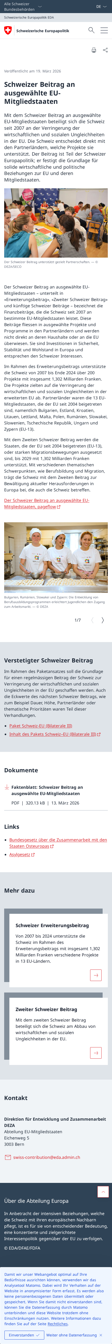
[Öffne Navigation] (104, 30)
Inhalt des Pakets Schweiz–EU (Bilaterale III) (52, 734)
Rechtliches (58, 1323)
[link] (56, 948)
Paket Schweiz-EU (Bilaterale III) (40, 726)
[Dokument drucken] (93, 50)
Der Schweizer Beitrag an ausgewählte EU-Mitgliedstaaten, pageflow (46, 503)
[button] (103, 1192)
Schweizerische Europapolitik (42, 30)
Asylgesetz (19, 854)
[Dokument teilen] (105, 50)
